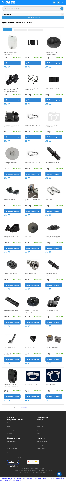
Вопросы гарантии (12, 448)
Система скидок (11, 430)
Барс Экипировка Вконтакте (38, 478)
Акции (8, 423)
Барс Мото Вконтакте (6, 478)
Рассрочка (9, 433)
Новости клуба (40, 445)
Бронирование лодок (42, 430)
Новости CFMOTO (41, 448)
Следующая (24, 407)
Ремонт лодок (40, 426)
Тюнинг (38, 433)
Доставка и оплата (11, 441)
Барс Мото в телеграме (55, 478)
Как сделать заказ (11, 445)
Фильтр (8, 30)
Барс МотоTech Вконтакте (22, 478)
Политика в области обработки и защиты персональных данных (23, 452)
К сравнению (5, 67)
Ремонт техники (41, 423)
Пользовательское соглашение (15, 455)
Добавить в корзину (12, 63)
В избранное (9, 67)
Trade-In (9, 426)
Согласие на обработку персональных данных (19, 457)
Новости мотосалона (42, 441)
